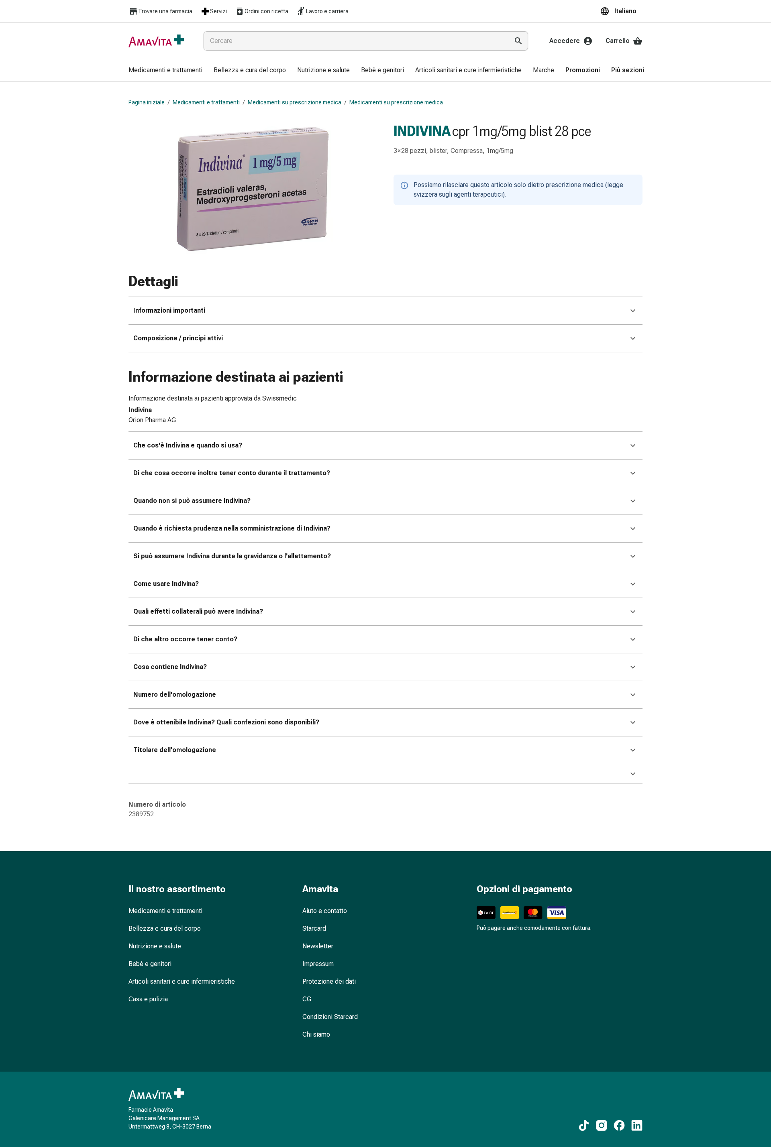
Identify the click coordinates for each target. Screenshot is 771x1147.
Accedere (564, 41)
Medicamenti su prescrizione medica (294, 102)
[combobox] (355, 41)
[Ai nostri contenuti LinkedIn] (636, 1125)
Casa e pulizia (148, 999)
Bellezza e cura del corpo (164, 928)
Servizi (218, 11)
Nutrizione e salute (154, 946)
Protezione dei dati (329, 981)
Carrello (618, 41)
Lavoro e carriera (327, 11)
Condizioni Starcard (330, 1017)
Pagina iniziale (146, 102)
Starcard (314, 928)
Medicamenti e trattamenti (206, 102)
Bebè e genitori (149, 964)
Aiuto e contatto (324, 911)
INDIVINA (422, 131)
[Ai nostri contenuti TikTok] (583, 1125)
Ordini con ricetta (266, 11)
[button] (621, 11)
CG (306, 999)
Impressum (318, 964)
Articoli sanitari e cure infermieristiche (181, 981)
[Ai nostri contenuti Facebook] (619, 1125)
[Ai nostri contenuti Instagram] (601, 1125)
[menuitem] (165, 70)
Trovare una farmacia (165, 11)
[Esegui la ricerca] (518, 41)
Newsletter (317, 946)
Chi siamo (316, 1034)
